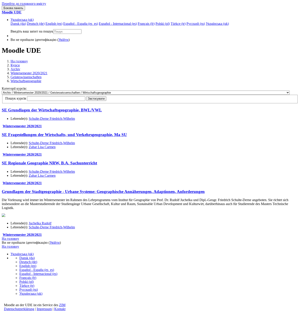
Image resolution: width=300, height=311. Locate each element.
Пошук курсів (15, 98)
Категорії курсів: (14, 88)
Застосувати (96, 98)
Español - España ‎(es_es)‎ (36, 270)
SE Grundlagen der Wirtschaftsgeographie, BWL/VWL (52, 110)
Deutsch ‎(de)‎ (28, 262)
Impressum (44, 309)
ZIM (62, 305)
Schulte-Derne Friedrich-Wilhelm (52, 118)
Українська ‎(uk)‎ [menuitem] (217, 23)
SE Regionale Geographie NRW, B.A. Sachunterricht (49, 163)
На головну (19, 61)
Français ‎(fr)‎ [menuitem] (146, 23)
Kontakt (59, 309)
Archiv (15, 69)
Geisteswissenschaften (26, 77)
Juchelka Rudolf (40, 223)
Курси (15, 65)
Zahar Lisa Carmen (42, 147)
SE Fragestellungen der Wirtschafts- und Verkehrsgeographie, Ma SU (64, 134)
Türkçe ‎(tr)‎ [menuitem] (178, 23)
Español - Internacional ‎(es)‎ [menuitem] (118, 23)
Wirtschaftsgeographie (26, 81)
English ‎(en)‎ (27, 266)
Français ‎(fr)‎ (27, 278)
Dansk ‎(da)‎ (27, 258)
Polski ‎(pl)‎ (26, 282)
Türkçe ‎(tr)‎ (26, 285)
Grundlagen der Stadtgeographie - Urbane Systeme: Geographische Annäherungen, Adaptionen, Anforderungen (103, 191)
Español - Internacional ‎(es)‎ (38, 274)
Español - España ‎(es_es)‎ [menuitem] (80, 23)
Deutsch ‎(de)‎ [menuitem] (36, 23)
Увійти (63, 40)
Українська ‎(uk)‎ (22, 20)
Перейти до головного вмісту (24, 3)
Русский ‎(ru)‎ (28, 289)
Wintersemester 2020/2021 (29, 73)
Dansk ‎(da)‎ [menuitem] (18, 23)
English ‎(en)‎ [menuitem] (53, 23)
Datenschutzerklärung (19, 309)
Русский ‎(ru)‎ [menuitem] (195, 23)
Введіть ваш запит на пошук (32, 31)
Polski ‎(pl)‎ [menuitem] (162, 23)
